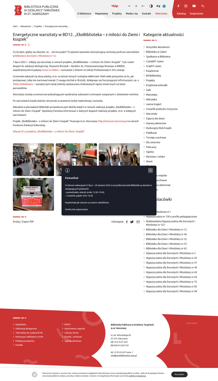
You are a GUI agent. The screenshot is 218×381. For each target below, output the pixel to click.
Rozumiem (179, 374)
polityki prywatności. (137, 376)
